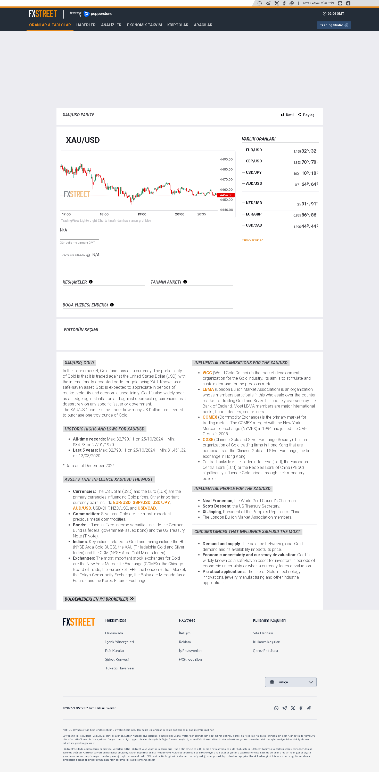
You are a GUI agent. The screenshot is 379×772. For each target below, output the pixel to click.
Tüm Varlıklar (252, 240)
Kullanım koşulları (266, 642)
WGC (208, 372)
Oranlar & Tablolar (50, 25)
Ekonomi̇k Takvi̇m (144, 25)
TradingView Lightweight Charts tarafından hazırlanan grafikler (106, 220)
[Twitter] (277, 3)
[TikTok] (292, 3)
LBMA (209, 389)
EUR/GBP (254, 214)
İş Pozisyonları (190, 650)
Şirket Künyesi (117, 659)
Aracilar (203, 25)
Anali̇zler (111, 25)
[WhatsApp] (260, 3)
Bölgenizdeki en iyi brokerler (97, 599)
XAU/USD (83, 140)
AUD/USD (254, 183)
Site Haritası (263, 633)
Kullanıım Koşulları (269, 620)
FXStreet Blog (190, 659)
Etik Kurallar (115, 650)
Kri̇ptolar (177, 25)
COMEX (210, 417)
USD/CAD (254, 225)
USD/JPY (254, 172)
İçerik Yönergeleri (119, 642)
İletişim (185, 633)
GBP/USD (254, 161)
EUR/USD (254, 149)
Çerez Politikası (265, 650)
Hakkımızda (115, 620)
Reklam (185, 642)
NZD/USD (254, 203)
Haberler (86, 25)
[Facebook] (284, 3)
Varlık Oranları (259, 139)
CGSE (208, 439)
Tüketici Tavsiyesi (119, 668)
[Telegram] (268, 3)
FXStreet (37, 10)
